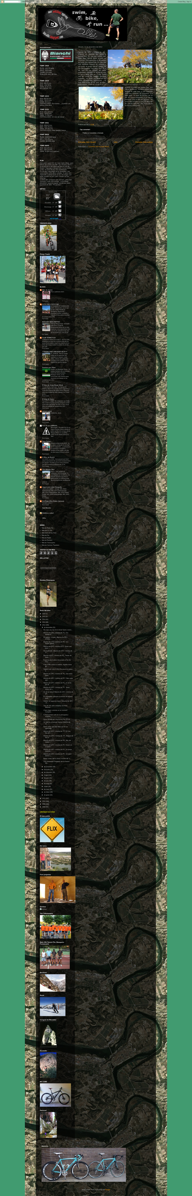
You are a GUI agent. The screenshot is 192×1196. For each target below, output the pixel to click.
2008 (44, 807)
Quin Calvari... (47, 441)
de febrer (47, 792)
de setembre (48, 772)
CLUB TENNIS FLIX (49, 338)
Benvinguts (54, 427)
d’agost (46, 775)
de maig (47, 783)
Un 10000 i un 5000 (48, 459)
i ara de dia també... (48, 489)
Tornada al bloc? (47, 503)
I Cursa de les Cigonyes (49, 387)
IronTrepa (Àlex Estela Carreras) (53, 501)
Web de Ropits (46, 538)
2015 (44, 616)
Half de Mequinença (57, 324)
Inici (115, 142)
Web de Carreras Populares (50, 545)
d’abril (46, 786)
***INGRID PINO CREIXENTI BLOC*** (54, 352)
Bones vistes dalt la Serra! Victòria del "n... (57, 758)
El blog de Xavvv (48, 399)
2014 (44, 619)
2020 (44, 614)
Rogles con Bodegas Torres (59, 369)
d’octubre (47, 769)
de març (47, 789)
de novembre (48, 766)
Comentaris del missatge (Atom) (98, 146)
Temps (50, 191)
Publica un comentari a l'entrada (93, 133)
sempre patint (47, 411)
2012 (44, 625)
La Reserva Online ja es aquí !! (51, 339)
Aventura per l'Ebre (48, 367)
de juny (46, 781)
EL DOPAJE (54, 353)
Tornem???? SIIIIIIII (48, 401)
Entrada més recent (87, 142)
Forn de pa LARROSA (49, 425)
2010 (44, 801)
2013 (44, 622)
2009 (44, 804)
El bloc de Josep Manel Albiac (52, 385)
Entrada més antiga (144, 142)
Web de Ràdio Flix (47, 528)
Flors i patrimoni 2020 (57, 292)
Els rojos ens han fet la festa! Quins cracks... (58, 630)
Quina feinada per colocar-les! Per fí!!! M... (57, 719)
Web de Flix (45, 535)
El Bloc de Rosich (48, 457)
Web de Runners (47, 540)
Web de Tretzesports (48, 543)
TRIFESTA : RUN (56, 413)
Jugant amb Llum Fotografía (52, 487)
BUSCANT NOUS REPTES (51, 322)
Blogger (107, 1189)
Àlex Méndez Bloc (48, 469)
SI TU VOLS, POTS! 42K (50, 304)
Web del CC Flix (47, 530)
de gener (47, 795)
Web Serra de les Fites (49, 533)
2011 (44, 798)
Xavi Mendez (46, 508)
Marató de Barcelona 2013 (59, 443)
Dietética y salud (48, 513)
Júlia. (44, 518)
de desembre (48, 627)
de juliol (46, 778)
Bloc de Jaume (47, 290)
